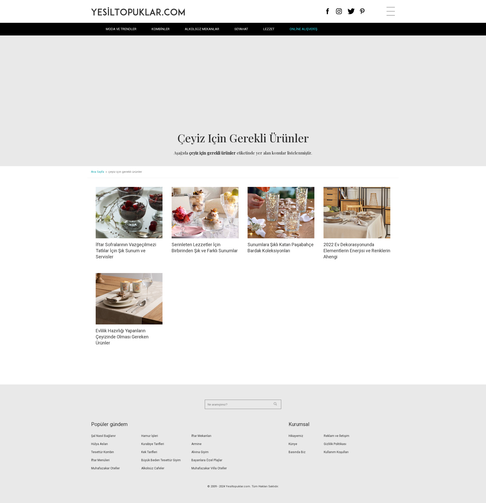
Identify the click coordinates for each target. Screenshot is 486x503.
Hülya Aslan (99, 444)
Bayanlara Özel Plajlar (206, 460)
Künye (293, 444)
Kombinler (161, 29)
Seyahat (241, 29)
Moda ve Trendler (121, 29)
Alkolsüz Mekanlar (202, 29)
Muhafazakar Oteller (105, 468)
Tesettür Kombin (102, 452)
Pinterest (362, 11)
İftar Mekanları (201, 436)
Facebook (327, 11)
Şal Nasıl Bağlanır (103, 436)
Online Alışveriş (303, 29)
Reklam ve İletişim (336, 436)
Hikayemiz (296, 436)
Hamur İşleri (149, 436)
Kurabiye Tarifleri (152, 444)
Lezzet (268, 29)
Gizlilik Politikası (335, 444)
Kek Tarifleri (149, 452)
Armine (196, 444)
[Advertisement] (243, 85)
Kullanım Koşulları (336, 452)
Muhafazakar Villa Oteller (209, 468)
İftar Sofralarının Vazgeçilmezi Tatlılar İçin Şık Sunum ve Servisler (126, 250)
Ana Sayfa (97, 171)
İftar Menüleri (100, 460)
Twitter (351, 11)
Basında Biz (297, 452)
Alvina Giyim (200, 452)
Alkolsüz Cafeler (152, 468)
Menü (391, 11)
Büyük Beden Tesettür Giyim (161, 460)
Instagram (338, 11)
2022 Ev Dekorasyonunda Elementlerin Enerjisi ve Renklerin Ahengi (356, 250)
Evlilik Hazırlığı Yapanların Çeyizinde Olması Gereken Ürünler (122, 336)
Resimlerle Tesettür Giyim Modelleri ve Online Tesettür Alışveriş (138, 11)
